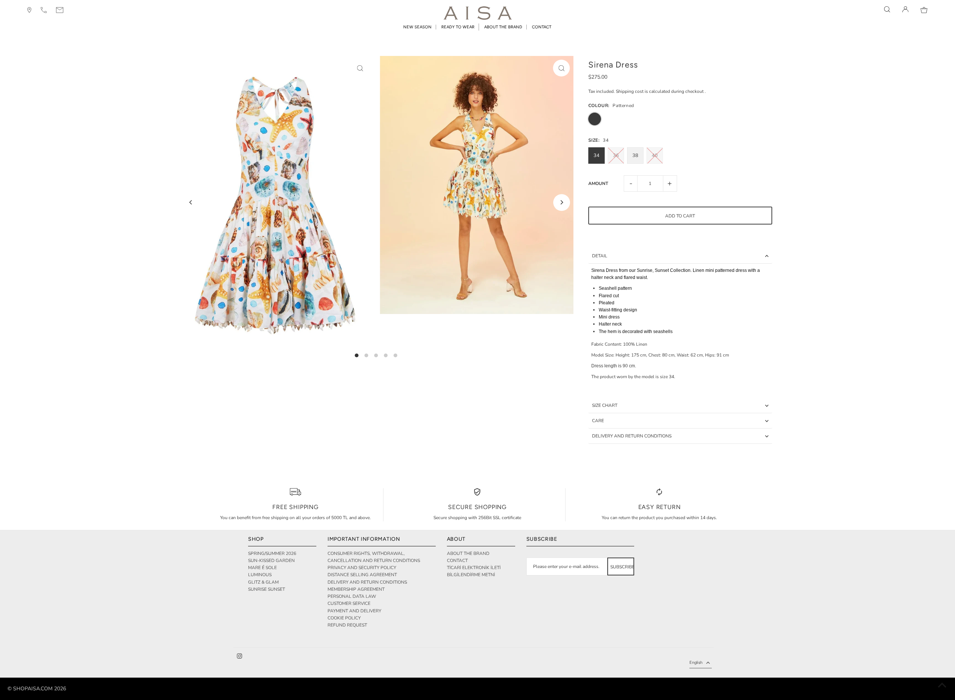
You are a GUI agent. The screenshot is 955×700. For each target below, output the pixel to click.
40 (655, 155)
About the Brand (468, 553)
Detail (599, 256)
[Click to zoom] (360, 68)
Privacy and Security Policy (362, 568)
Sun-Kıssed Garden (271, 561)
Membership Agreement (356, 589)
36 (616, 155)
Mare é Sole (262, 568)
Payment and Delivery (354, 611)
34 (596, 155)
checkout (694, 91)
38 (635, 155)
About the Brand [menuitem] (503, 27)
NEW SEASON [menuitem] (417, 27)
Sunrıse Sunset (266, 589)
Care (598, 421)
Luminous (260, 575)
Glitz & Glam (263, 582)
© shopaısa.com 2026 (36, 688)
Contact (457, 561)
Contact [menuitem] (541, 27)
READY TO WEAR (458, 27)
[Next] (561, 202)
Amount (598, 183)
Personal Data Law (352, 596)
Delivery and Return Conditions (631, 436)
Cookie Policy (344, 618)
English (695, 662)
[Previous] (190, 202)
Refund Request (347, 625)
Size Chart (604, 405)
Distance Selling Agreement (362, 575)
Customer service (349, 603)
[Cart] (924, 9)
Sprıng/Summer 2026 (272, 553)
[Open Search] (887, 9)
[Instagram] (239, 657)
